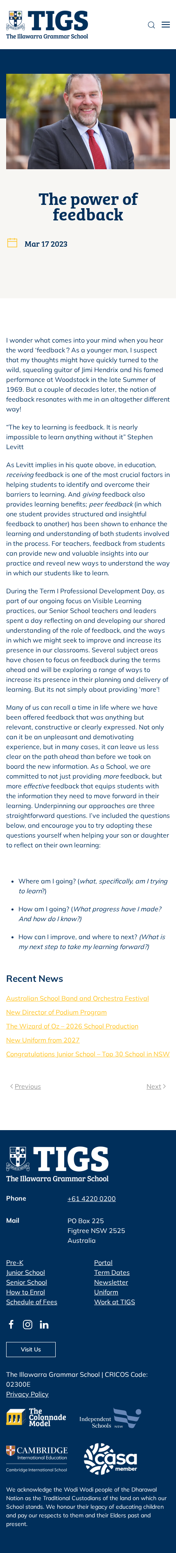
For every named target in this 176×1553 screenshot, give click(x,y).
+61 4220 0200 (92, 1198)
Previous (28, 1086)
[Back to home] (47, 24)
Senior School (26, 1282)
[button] (166, 24)
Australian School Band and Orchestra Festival (77, 998)
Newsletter (111, 1282)
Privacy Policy (27, 1394)
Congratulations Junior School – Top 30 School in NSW (88, 1054)
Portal (103, 1262)
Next (154, 1086)
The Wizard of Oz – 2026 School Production (72, 1026)
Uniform (106, 1292)
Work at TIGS (114, 1302)
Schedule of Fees (31, 1302)
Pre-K (14, 1262)
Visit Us (31, 1349)
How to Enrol (25, 1292)
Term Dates (112, 1272)
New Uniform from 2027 (43, 1040)
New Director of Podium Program (56, 1012)
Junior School (25, 1272)
